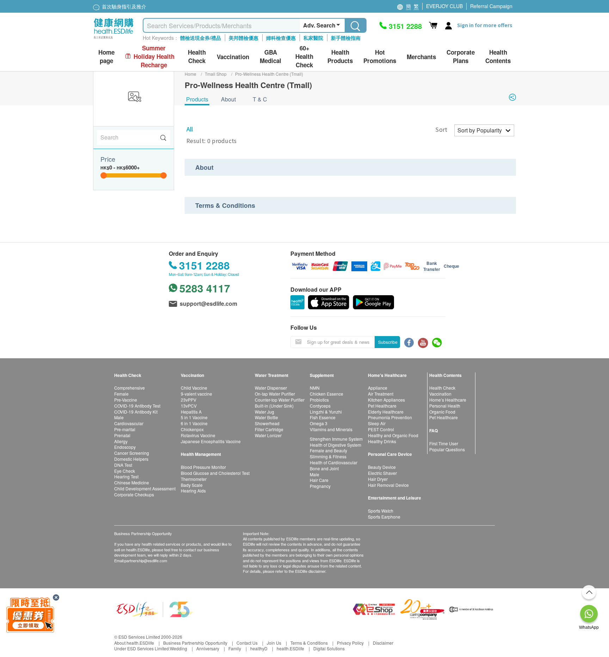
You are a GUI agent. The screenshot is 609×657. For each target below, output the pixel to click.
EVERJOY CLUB (444, 6)
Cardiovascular (128, 423)
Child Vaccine (194, 388)
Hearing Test (126, 476)
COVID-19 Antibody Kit (136, 412)
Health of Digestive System (335, 445)
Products (197, 99)
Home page (106, 56)
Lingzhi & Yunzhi (326, 412)
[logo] (113, 39)
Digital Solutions (329, 648)
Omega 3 (318, 423)
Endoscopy (125, 447)
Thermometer (194, 479)
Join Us (274, 643)
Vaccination (440, 394)
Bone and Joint (324, 468)
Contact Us (247, 643)
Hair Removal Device (388, 485)
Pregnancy (320, 486)
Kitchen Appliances (386, 400)
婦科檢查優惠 (281, 37)
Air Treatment (380, 394)
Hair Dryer (378, 479)
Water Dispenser (271, 388)
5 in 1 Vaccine (194, 417)
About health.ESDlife (134, 643)
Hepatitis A (191, 412)
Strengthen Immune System (336, 439)
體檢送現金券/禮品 (200, 37)
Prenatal (122, 435)
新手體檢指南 (346, 37)
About (228, 99)
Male (119, 417)
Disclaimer (383, 643)
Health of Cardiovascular (333, 462)
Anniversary (207, 648)
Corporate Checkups (134, 494)
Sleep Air (377, 423)
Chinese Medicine (131, 482)
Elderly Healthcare (386, 412)
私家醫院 (313, 37)
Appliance (377, 388)
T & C (260, 99)
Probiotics (319, 400)
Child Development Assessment (145, 488)
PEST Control (381, 429)
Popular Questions (447, 449)
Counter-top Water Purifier (279, 400)
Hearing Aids (193, 491)
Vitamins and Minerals (331, 429)
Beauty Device (382, 467)
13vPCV (189, 406)
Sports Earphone (384, 517)
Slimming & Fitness (328, 456)
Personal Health (444, 406)
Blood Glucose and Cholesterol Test (215, 473)
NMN (315, 388)
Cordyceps (320, 406)
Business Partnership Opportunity (195, 643)
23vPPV (188, 400)
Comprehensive (129, 388)
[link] (154, 609)
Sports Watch (380, 511)
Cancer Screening (131, 453)
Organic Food (442, 412)
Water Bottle (266, 417)
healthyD (258, 648)
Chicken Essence (326, 394)
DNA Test (123, 465)
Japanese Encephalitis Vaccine (211, 441)
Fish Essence (323, 417)
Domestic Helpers (131, 459)
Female (121, 394)
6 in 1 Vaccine (194, 423)
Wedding (178, 648)
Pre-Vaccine (125, 400)
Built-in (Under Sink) (274, 406)
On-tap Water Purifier (275, 394)
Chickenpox (192, 429)
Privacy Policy (350, 643)
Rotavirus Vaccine (198, 435)
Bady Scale (192, 485)
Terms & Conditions (309, 643)
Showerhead (267, 423)
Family (234, 648)
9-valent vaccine (196, 394)
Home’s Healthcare (447, 400)
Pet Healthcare (382, 406)
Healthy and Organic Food (393, 435)
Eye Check (124, 471)
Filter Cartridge (269, 429)
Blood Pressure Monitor (203, 467)
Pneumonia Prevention (390, 417)
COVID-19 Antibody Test (137, 406)
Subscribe (388, 342)
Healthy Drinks (382, 441)
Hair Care (319, 480)
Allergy (121, 441)
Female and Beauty (328, 450)
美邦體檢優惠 (243, 37)
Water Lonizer (268, 435)
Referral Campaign (491, 6)
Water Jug (264, 412)
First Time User (443, 443)
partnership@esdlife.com (145, 560)
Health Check (442, 388)
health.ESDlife (290, 648)
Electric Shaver (382, 473)
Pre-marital (124, 429)
